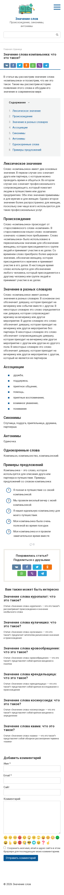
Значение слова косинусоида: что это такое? (32, 702)
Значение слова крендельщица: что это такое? (30, 676)
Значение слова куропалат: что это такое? (29, 598)
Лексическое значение (26, 110)
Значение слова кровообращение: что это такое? (32, 650)
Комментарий (12, 798)
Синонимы (18, 133)
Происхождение (22, 116)
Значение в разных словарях (30, 122)
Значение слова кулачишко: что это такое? (30, 624)
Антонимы (18, 138)
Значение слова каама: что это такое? (29, 728)
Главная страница (13, 49)
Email (8, 775)
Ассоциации (20, 127)
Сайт (6, 787)
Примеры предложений (26, 149)
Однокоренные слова (25, 144)
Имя (7, 763)
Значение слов (26, 19)
